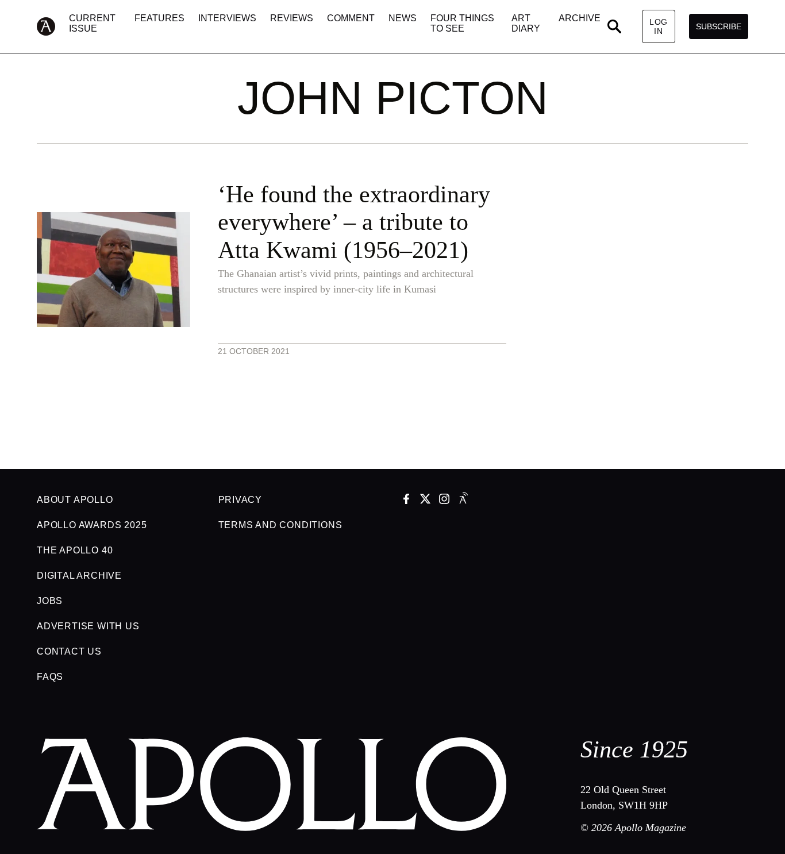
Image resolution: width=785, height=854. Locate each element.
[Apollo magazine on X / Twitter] (425, 500)
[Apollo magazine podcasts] (463, 500)
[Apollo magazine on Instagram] (444, 500)
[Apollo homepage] (53, 26)
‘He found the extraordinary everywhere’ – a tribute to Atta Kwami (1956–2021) (354, 222)
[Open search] (614, 26)
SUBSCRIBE (718, 26)
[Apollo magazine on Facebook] (406, 500)
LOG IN (658, 26)
